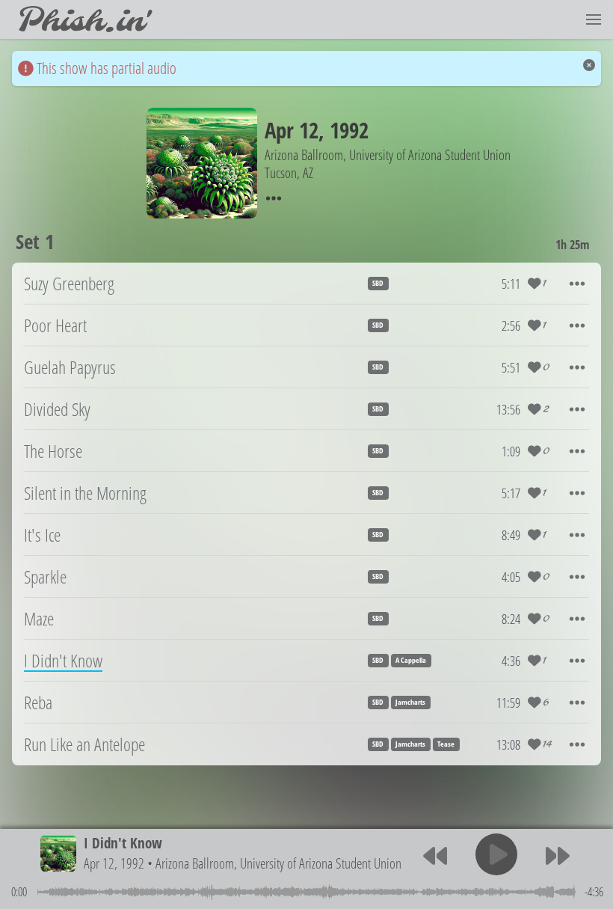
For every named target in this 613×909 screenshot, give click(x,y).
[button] (594, 19)
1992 (349, 129)
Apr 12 (291, 129)
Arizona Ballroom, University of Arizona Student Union (278, 863)
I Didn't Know (123, 843)
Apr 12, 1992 (114, 863)
